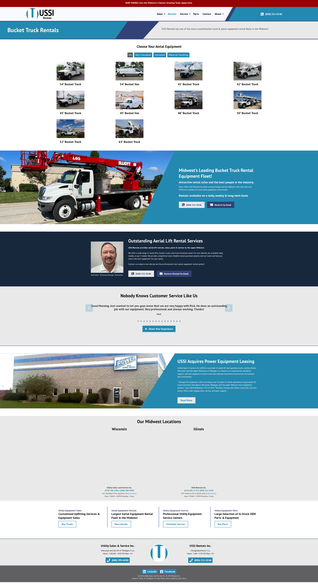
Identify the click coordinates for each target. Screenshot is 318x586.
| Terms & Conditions (146, 581)
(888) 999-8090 (127, 493)
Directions (132, 496)
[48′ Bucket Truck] (188, 104)
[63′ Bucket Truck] (129, 132)
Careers (135, 581)
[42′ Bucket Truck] (247, 75)
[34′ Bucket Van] (129, 75)
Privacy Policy (160, 581)
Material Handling (178, 54)
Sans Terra (182, 581)
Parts (196, 14)
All (130, 54)
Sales (160, 14)
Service (184, 14)
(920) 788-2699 (111, 493)
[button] (164, 14)
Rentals (172, 14)
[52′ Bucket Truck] (70, 132)
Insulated (160, 54)
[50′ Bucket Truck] (247, 104)
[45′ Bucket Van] (129, 104)
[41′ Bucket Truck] (188, 75)
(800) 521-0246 (206, 493)
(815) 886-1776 (191, 493)
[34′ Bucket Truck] (70, 75)
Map (132, 553)
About (218, 14)
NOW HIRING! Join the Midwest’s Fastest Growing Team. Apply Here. (159, 2)
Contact (207, 14)
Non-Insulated (143, 54)
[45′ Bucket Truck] (70, 104)
